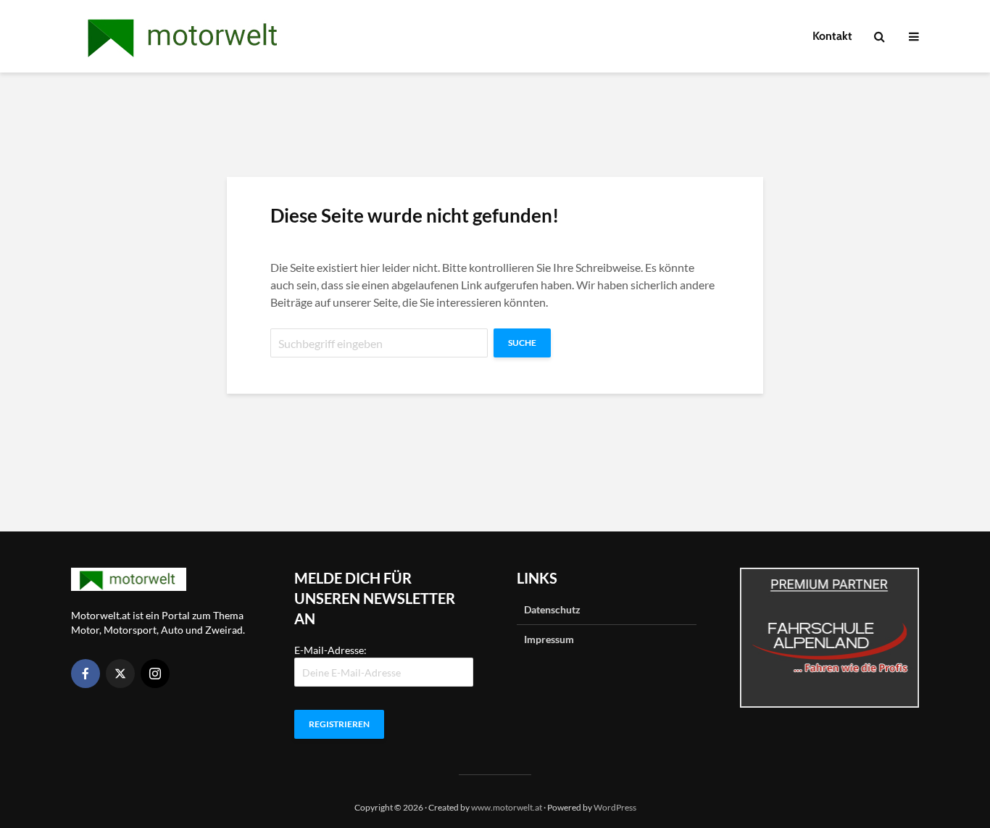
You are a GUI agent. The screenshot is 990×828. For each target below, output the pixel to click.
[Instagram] (155, 673)
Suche (522, 342)
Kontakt (832, 36)
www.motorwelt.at (506, 807)
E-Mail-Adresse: (330, 650)
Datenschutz (552, 609)
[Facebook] (85, 673)
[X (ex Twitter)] (120, 673)
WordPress (615, 807)
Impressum (549, 639)
